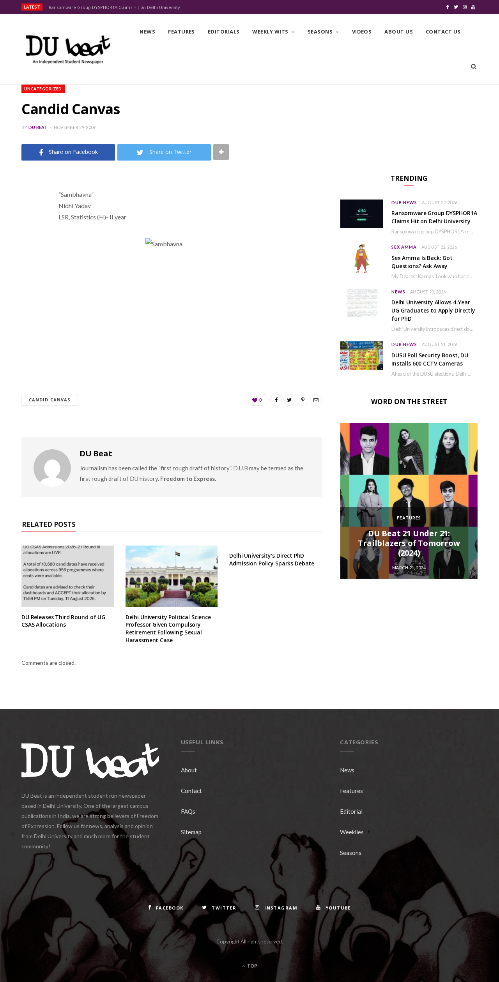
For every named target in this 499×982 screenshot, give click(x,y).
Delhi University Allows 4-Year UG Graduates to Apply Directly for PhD (433, 310)
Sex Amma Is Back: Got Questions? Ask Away (422, 262)
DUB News (404, 202)
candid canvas (50, 400)
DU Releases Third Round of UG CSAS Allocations (63, 621)
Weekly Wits (270, 31)
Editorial (351, 811)
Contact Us (443, 31)
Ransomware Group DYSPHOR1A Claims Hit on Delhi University (114, 7)
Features (181, 31)
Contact (191, 790)
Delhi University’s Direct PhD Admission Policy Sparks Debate (271, 559)
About (189, 770)
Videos (362, 31)
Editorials (224, 31)
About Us (398, 31)
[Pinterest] (29, 257)
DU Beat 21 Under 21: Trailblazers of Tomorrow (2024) (409, 543)
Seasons (320, 31)
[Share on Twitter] (29, 237)
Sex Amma (404, 246)
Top (251, 966)
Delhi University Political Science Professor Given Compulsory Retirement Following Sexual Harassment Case (168, 628)
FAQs (188, 811)
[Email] (29, 277)
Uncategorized (43, 89)
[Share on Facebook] (29, 217)
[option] (409, 501)
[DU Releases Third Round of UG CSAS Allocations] (67, 576)
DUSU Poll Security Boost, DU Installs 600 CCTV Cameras (429, 359)
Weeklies (352, 831)
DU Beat (38, 127)
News (147, 31)
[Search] (473, 66)
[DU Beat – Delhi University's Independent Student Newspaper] (67, 49)
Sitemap (191, 831)
